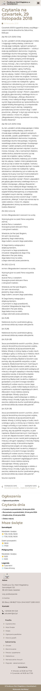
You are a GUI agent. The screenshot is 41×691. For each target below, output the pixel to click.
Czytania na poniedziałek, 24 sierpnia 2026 (19, 509)
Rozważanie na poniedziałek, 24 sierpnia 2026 (20, 512)
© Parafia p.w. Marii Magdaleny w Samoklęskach (20, 686)
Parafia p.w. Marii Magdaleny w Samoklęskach (18, 3)
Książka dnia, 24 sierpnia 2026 (14, 515)
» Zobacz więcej (8, 518)
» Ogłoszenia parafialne (10, 500)
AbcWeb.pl (24, 689)
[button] (38, 3)
